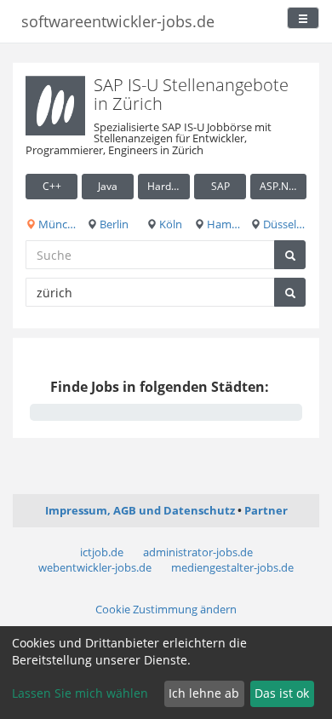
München (56, 224)
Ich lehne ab (204, 693)
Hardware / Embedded (168, 186)
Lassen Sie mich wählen (80, 693)
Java (107, 186)
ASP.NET (280, 186)
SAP (220, 186)
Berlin (113, 224)
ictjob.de (101, 552)
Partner (266, 510)
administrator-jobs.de (198, 552)
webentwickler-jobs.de (95, 567)
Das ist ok (282, 693)
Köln (169, 224)
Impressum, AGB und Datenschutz (140, 510)
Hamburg (225, 224)
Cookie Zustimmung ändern (166, 609)
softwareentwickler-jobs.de (118, 21)
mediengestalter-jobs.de (232, 567)
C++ (52, 186)
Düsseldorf (283, 224)
